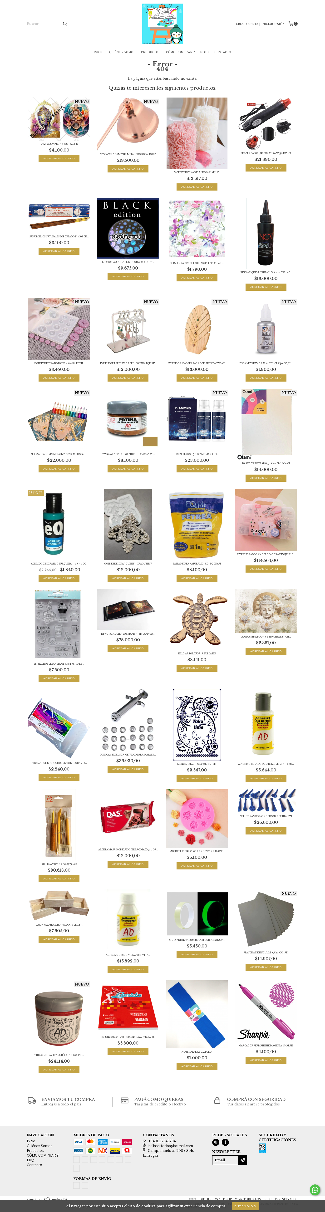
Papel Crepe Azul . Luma (197, 1052)
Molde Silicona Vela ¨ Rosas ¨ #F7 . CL (197, 172)
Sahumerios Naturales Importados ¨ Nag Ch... (59, 236)
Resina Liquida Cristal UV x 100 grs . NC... (266, 272)
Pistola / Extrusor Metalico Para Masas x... (128, 754)
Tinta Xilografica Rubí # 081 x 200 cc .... (59, 1055)
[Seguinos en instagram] (215, 1142)
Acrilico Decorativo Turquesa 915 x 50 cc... (59, 563)
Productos (151, 52)
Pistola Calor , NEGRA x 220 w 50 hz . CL (266, 153)
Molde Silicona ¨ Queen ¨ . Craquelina (128, 563)
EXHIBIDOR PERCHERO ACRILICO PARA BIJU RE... (128, 363)
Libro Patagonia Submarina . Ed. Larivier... (128, 634)
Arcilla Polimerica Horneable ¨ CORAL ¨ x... (59, 763)
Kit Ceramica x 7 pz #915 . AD (59, 864)
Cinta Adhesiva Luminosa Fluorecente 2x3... (197, 940)
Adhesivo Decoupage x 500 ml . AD (128, 955)
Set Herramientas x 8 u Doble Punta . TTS (266, 816)
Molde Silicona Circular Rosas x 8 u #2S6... (197, 851)
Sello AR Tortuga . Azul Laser (197, 653)
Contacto (222, 52)
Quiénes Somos (122, 52)
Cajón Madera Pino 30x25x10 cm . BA (59, 925)
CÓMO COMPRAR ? (180, 52)
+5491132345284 (162, 1141)
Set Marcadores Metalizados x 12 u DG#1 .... (59, 454)
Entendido (245, 1206)
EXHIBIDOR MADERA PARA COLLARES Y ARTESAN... (197, 363)
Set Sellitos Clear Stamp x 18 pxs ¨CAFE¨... (59, 664)
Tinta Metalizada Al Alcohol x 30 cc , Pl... (266, 363)
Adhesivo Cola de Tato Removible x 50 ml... (266, 764)
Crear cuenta (247, 24)
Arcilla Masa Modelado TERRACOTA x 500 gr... (128, 849)
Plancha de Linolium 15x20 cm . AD (266, 952)
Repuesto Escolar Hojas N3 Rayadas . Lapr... (128, 1037)
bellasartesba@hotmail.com (170, 1146)
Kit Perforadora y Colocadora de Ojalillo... (266, 554)
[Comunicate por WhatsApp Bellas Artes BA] (315, 1189)
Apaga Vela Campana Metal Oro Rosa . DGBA (128, 154)
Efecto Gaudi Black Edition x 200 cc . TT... (128, 262)
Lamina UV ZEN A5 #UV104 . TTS (59, 144)
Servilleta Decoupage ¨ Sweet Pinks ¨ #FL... (197, 263)
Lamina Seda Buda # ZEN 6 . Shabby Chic (266, 636)
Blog (204, 52)
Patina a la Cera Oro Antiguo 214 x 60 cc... (128, 454)
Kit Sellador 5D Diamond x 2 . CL (196, 454)
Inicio (99, 52)
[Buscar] (65, 24)
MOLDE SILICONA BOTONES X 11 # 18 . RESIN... (59, 363)
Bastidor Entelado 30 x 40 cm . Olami (266, 463)
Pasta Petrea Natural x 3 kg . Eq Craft (197, 563)
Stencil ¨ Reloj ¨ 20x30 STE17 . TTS (196, 764)
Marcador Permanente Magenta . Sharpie (266, 1045)
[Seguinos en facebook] (225, 1142)
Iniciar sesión (273, 24)
